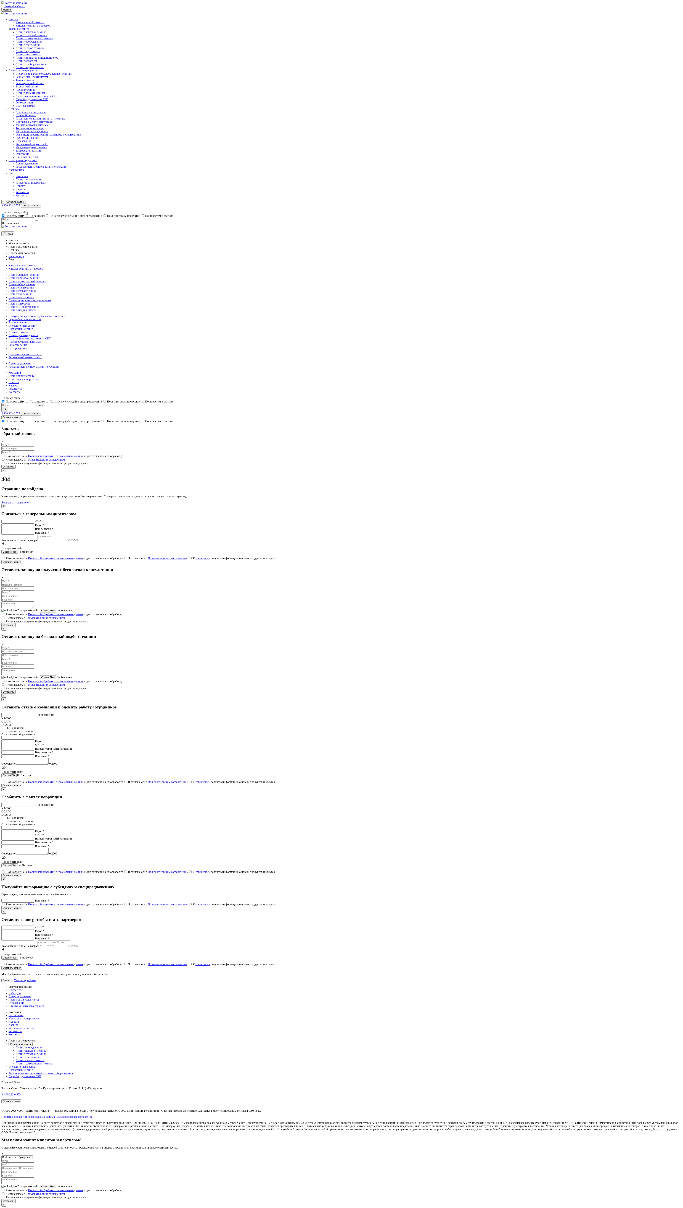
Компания (22, 176)
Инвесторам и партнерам (31, 182)
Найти (39, 405)
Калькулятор (16, 169)
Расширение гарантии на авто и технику (40, 118)
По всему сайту (15, 215)
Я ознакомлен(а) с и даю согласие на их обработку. (64, 456)
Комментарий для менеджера (19, 540)
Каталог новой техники (30, 22)
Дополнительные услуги (31, 112)
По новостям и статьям (159, 215)
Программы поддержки (23, 160)
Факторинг (22, 153)
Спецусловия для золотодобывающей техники (44, 73)
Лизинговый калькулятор (24, 999)
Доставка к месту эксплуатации (35, 121)
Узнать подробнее (25, 980)
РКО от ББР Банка (27, 137)
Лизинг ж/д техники (28, 51)
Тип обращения (44, 714)
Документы (16, 989)
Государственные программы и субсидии (41, 166)
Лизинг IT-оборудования (31, 64)
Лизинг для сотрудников (31, 92)
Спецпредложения (27, 163)
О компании (16, 1015)
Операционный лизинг (30, 83)
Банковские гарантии (29, 150)
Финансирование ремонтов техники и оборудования (41, 1073)
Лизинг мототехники (28, 54)
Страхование (23, 140)
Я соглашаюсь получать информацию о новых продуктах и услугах (47, 463)
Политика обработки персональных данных (28, 1116)
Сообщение (8, 763)
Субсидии (15, 993)
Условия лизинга (19, 28)
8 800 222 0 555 (11, 205)
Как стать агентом (27, 157)
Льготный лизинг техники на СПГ (37, 96)
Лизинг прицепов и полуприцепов (37, 57)
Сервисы (14, 108)
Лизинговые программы (23, 70)
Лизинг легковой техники (31, 31)
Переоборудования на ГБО (32, 99)
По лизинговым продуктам (124, 215)
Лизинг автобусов (27, 60)
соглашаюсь (202, 558)
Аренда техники (26, 89)
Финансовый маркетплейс (32, 144)
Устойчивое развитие (21, 1028)
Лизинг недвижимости (30, 67)
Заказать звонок (30, 205)
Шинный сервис (26, 115)
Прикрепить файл (28, 610)
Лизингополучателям (29, 179)
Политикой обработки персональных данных (55, 456)
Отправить (8, 466)
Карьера (20, 189)
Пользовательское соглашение (74, 1116)
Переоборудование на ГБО (25, 1076)
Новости (21, 185)
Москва (7, 9)
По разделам (37, 215)
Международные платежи (31, 147)
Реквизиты (22, 192)
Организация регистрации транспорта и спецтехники (48, 134)
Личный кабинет (14, 6)
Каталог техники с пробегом (33, 25)
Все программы (25, 105)
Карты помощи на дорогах (32, 131)
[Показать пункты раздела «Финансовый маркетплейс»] (42, 358)
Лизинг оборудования (29, 41)
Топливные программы (30, 128)
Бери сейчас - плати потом (32, 76)
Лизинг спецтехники (28, 44)
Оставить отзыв (11, 1101)
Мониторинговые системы (32, 124)
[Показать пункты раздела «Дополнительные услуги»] (40, 355)
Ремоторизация (25, 102)
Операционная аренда (22, 1066)
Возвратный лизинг (28, 86)
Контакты (22, 195)
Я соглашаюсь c (35, 459)
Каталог (13, 19)
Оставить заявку (15, 202)
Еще (11, 173)
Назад (9, 234)
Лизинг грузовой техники (31, 35)
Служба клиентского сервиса (26, 1005)
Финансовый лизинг (20, 1044)
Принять (7, 980)
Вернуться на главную (15, 502)
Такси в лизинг (25, 80)
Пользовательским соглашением (45, 459)
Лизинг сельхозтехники (30, 48)
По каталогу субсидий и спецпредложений (76, 215)
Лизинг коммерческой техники (34, 38)
